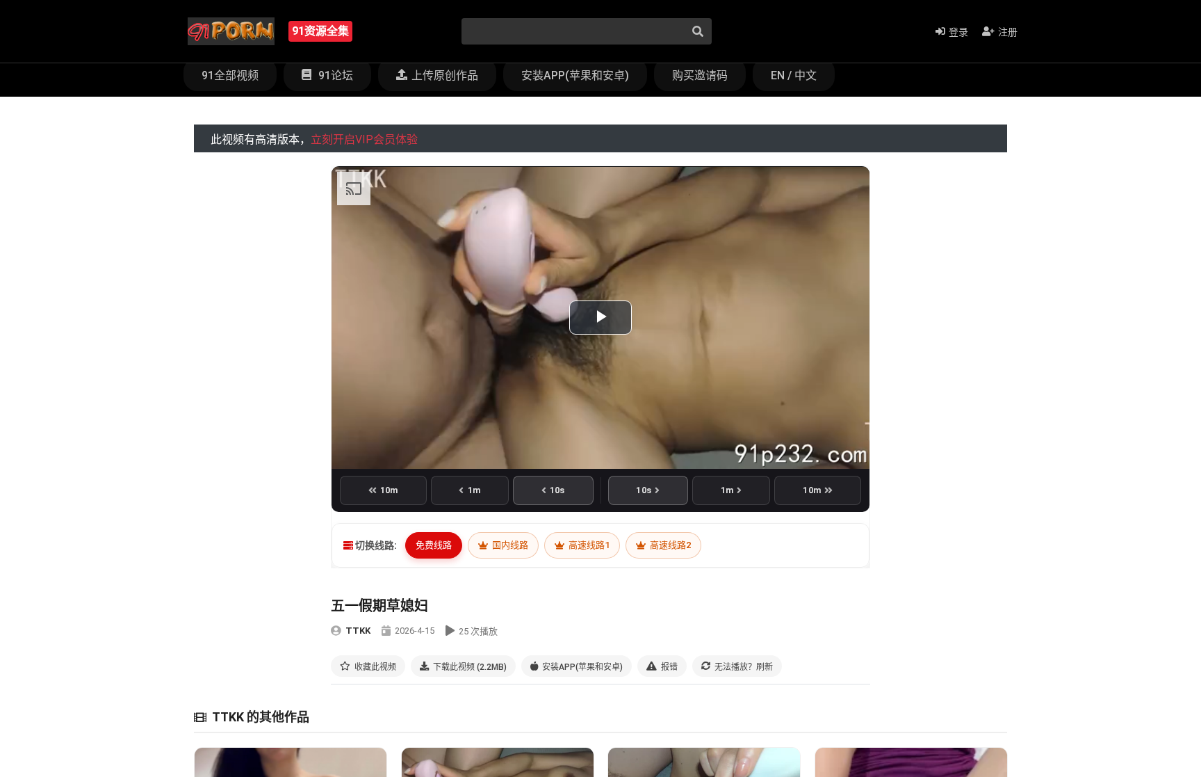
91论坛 (334, 75)
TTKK (357, 630)
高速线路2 (669, 545)
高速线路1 (588, 545)
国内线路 (509, 545)
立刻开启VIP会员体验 (364, 139)
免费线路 (434, 545)
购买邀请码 (700, 75)
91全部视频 (230, 75)
